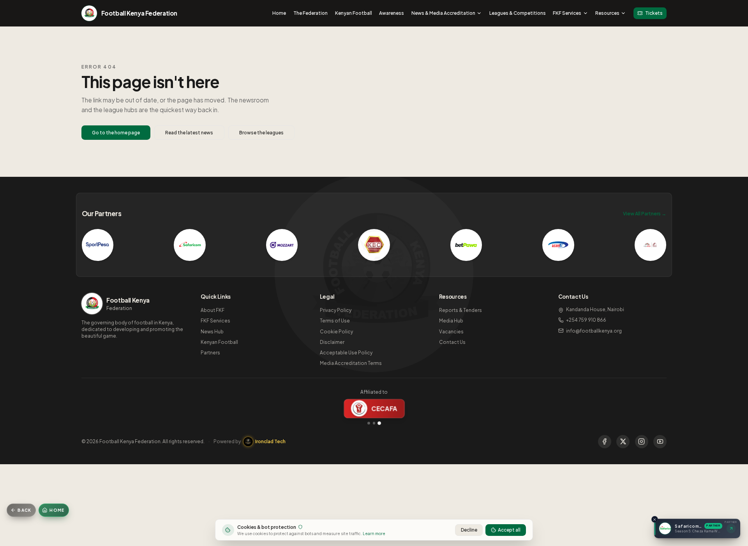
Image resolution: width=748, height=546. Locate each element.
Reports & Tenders (460, 310)
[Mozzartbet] (282, 245)
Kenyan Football (353, 13)
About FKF (212, 310)
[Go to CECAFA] (379, 422)
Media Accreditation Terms (351, 363)
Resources (607, 13)
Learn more (374, 533)
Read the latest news (189, 133)
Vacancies (451, 332)
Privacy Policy (335, 310)
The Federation (310, 13)
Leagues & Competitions (517, 13)
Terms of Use (335, 321)
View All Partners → (644, 214)
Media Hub (451, 321)
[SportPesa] (98, 245)
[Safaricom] (190, 245)
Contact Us (452, 342)
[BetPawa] (466, 245)
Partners (210, 353)
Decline (469, 530)
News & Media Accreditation (443, 13)
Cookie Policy (336, 332)
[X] (623, 441)
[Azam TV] (558, 245)
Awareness (391, 13)
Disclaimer (332, 342)
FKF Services (567, 13)
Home (279, 13)
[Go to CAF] (374, 423)
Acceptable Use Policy (346, 353)
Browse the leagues (261, 133)
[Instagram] (641, 441)
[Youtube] (660, 441)
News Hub (212, 332)
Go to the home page (116, 133)
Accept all (509, 530)
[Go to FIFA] (368, 423)
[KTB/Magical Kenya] (651, 245)
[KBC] (374, 245)
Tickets (654, 13)
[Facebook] (604, 441)
